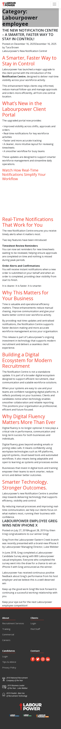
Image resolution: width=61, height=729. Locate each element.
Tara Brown (12, 47)
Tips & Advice (9, 661)
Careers (6, 640)
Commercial (8, 634)
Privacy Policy (9, 667)
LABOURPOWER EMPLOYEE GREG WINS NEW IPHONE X (29, 523)
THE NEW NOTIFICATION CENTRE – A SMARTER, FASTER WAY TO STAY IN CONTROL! (30, 34)
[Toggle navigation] (54, 4)
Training (6, 628)
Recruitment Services (13, 623)
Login (33, 623)
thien (52, 530)
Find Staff (35, 628)
